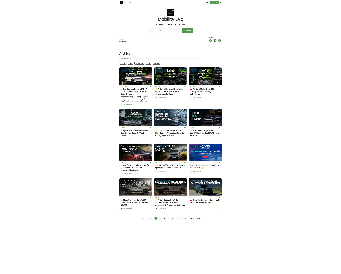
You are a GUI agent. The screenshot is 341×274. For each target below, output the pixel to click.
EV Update (156, 63)
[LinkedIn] (210, 40)
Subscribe (214, 2)
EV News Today (139, 63)
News (148, 63)
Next (190, 218)
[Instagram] (220, 40)
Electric (130, 63)
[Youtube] (215, 40)
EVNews (123, 63)
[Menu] (221, 2)
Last (198, 218)
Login (206, 2)
